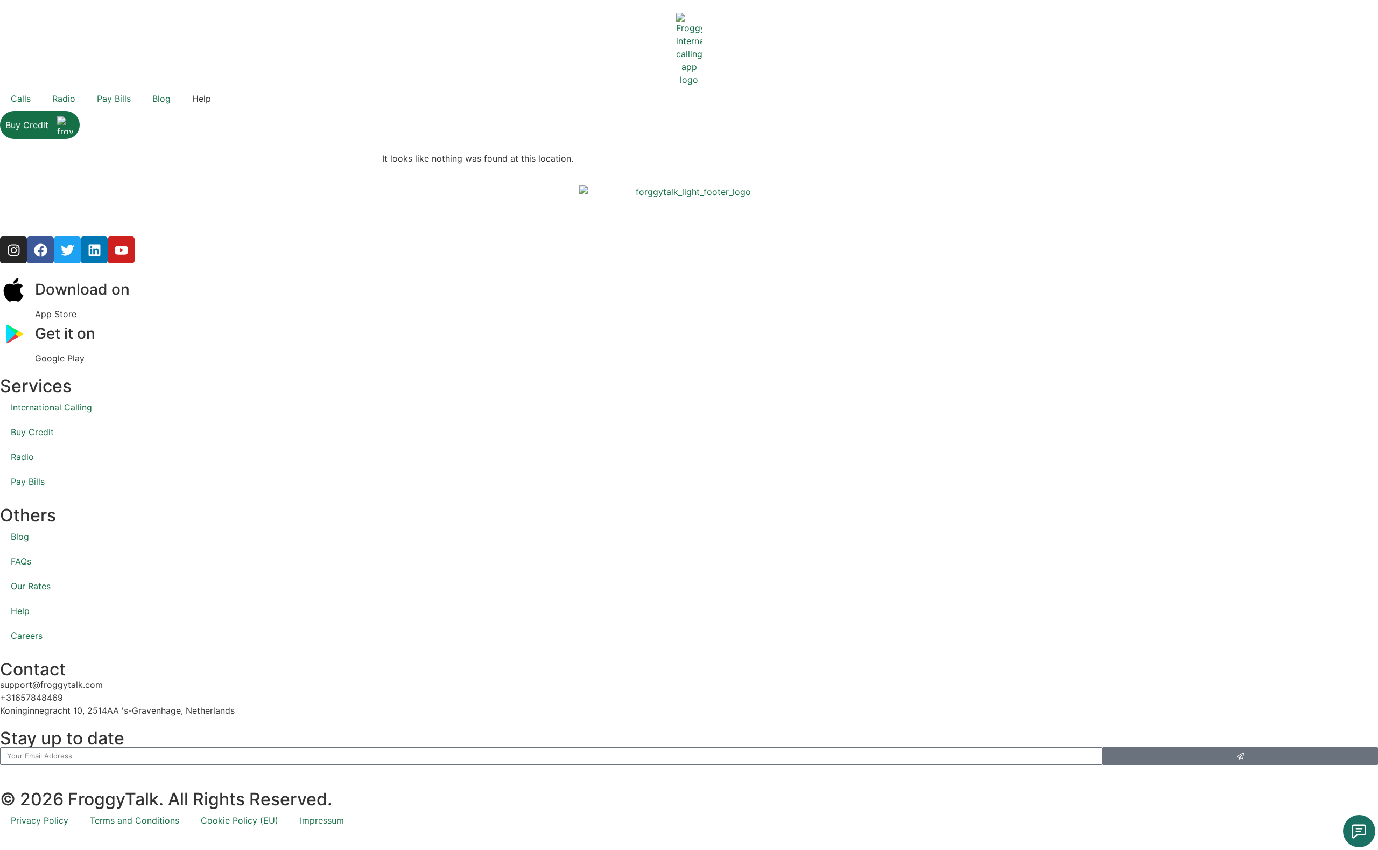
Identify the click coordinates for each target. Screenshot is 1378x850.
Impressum (322, 820)
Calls (21, 98)
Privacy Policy (39, 820)
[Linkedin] (94, 249)
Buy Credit (26, 125)
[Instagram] (13, 249)
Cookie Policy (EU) (239, 820)
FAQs (21, 561)
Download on (82, 289)
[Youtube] (121, 249)
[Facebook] (40, 249)
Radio (63, 98)
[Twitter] (67, 249)
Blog (161, 98)
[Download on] (13, 289)
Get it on (65, 333)
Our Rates (31, 586)
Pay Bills (114, 98)
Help (20, 610)
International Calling (51, 407)
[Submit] (1240, 756)
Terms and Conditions (134, 820)
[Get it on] (13, 334)
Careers (27, 635)
